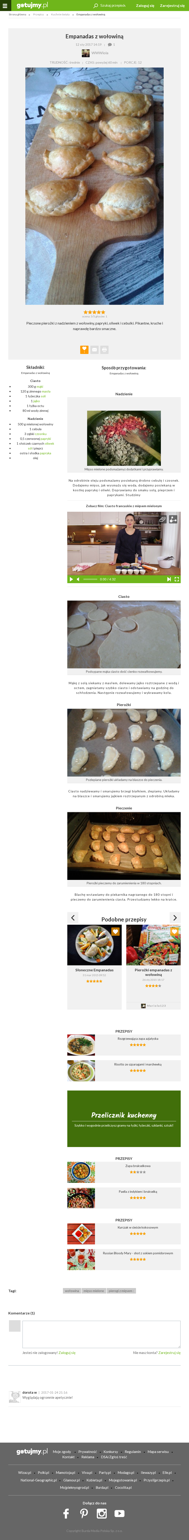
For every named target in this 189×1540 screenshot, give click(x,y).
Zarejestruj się (172, 5)
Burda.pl (102, 1487)
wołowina (72, 1291)
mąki (40, 386)
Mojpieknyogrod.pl (74, 1487)
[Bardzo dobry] (99, 311)
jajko (36, 401)
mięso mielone (94, 1291)
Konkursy (110, 1452)
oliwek (49, 443)
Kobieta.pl (94, 1480)
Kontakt (68, 1457)
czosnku (41, 434)
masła (46, 391)
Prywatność (87, 1452)
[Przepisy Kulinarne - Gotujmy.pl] (32, 5)
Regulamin (133, 1452)
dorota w (29, 1392)
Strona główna (17, 14)
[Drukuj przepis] (104, 350)
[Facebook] (67, 1512)
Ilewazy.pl (148, 1472)
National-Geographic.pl (39, 1480)
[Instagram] (103, 1512)
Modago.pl (126, 1472)
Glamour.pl (71, 1480)
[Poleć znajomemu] (94, 350)
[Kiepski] (85, 311)
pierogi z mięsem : (121, 1291)
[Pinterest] (85, 1512)
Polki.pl (43, 1472)
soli (43, 396)
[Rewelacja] (103, 311)
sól (30, 448)
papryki (46, 439)
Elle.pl (167, 1472)
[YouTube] (121, 1512)
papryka (45, 453)
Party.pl (105, 1472)
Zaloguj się (145, 5)
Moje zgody (62, 1452)
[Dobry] (94, 311)
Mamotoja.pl (65, 1472)
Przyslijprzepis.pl (157, 1480)
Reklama (87, 1457)
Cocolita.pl (123, 1487)
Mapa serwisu (158, 1452)
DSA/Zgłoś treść (114, 1457)
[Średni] (90, 311)
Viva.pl (87, 1472)
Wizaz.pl (24, 1472)
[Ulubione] (115, 931)
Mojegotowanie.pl (123, 1480)
